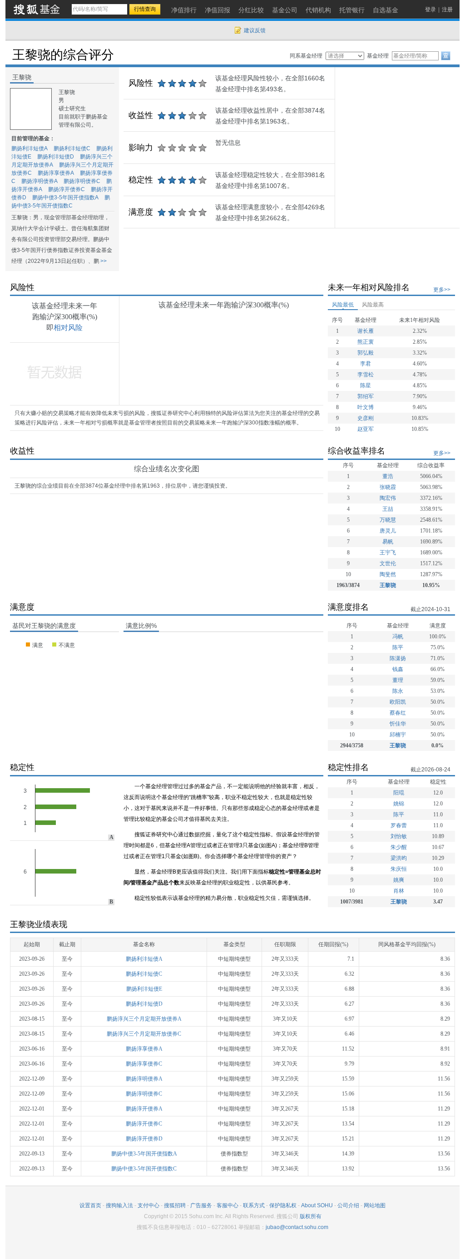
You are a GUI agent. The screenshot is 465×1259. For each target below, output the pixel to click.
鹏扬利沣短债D (55, 156)
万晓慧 (388, 520)
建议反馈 (255, 30)
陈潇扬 (398, 658)
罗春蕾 (399, 825)
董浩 (387, 476)
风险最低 (343, 304)
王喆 (387, 509)
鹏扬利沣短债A (29, 148)
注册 (447, 9)
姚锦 (398, 803)
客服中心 (227, 1205)
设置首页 (90, 1205)
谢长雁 (365, 331)
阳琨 (398, 793)
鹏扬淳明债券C (82, 181)
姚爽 (398, 880)
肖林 (398, 891)
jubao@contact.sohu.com (297, 1227)
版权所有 (311, 1216)
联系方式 (254, 1205)
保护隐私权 (283, 1205)
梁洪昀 (399, 858)
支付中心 (148, 1205)
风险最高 (373, 304)
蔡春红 (398, 713)
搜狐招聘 (175, 1205)
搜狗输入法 (119, 1205)
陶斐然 (388, 574)
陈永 (397, 691)
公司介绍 (348, 1205)
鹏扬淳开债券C (66, 189)
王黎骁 (388, 585)
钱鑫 (397, 669)
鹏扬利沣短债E (144, 989)
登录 (430, 9)
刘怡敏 (399, 836)
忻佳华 (398, 724)
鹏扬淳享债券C (144, 1064)
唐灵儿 (388, 531)
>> (103, 261)
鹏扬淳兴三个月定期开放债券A (144, 1019)
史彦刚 (365, 418)
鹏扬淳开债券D (144, 1139)
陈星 (365, 385)
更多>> (441, 289)
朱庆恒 (399, 869)
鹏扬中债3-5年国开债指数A (65, 197)
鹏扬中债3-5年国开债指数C (144, 1168)
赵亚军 (365, 429)
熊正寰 (365, 342)
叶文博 (365, 407)
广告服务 (201, 1205)
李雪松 (365, 374)
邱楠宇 (398, 734)
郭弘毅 (365, 353)
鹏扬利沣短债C (72, 148)
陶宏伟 (388, 498)
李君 (365, 363)
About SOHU (317, 1205)
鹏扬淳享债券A (56, 173)
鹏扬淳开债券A (144, 1109)
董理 (397, 680)
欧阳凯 (398, 702)
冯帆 (397, 636)
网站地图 (375, 1205)
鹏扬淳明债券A (39, 181)
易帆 (387, 541)
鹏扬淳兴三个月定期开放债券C (144, 1034)
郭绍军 (365, 396)
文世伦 (388, 563)
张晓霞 (388, 487)
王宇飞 (388, 552)
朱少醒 (399, 847)
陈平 (397, 647)
